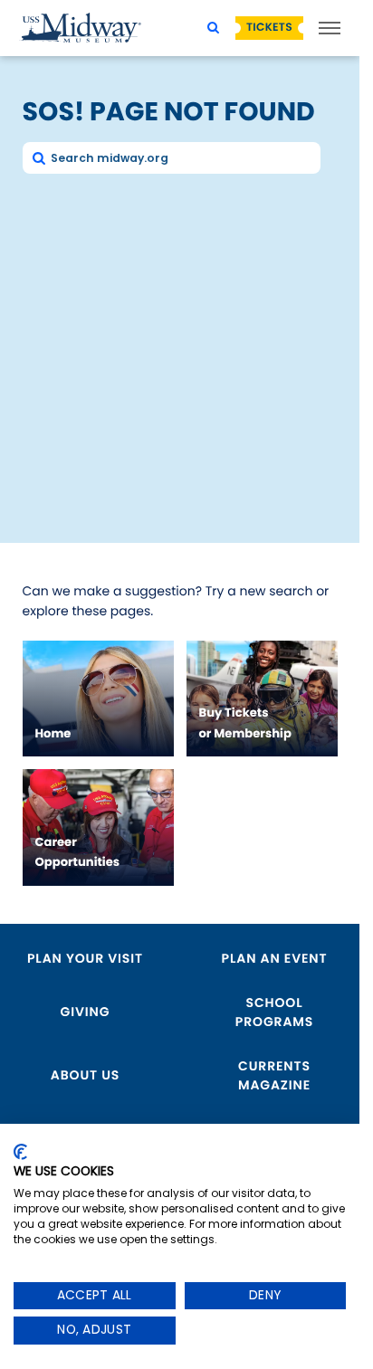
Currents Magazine (274, 1075)
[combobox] (172, 158)
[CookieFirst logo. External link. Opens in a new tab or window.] (20, 1152)
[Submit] (38, 157)
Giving (85, 1012)
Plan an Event (275, 958)
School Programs (274, 1012)
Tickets (269, 27)
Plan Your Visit (85, 958)
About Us (85, 1075)
